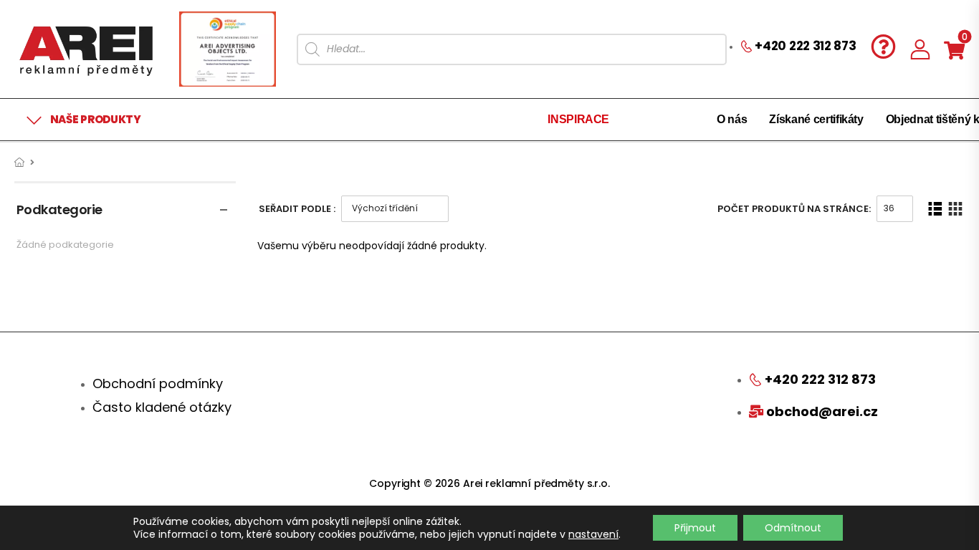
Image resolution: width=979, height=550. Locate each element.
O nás (732, 119)
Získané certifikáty (816, 119)
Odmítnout (793, 528)
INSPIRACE (578, 119)
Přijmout (695, 528)
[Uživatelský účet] (920, 49)
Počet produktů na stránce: (794, 209)
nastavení (593, 534)
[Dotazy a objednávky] (883, 46)
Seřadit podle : (297, 209)
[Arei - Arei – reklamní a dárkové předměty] (86, 49)
